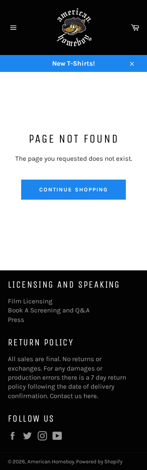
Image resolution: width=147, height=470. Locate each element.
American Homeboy (50, 461)
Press (16, 319)
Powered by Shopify (99, 461)
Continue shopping (73, 189)
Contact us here (73, 396)
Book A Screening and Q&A (49, 310)
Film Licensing (30, 301)
